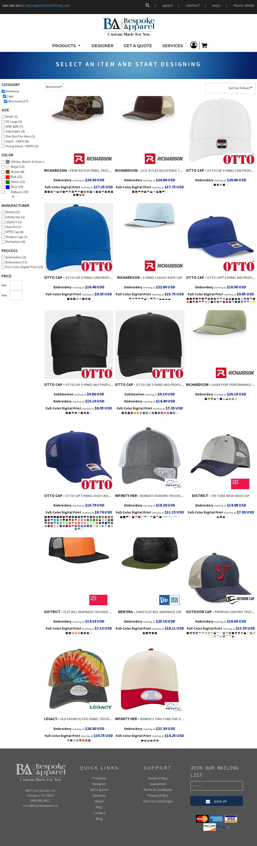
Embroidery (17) (16, 262)
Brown (15, 172)
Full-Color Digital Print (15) (24, 267)
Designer (99, 784)
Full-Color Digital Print (62, 187)
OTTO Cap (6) (15, 232)
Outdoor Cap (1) (16, 237)
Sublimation (63, 394)
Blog (99, 818)
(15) (17, 187)
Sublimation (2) (16, 257)
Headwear (12, 91)
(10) (19, 192)
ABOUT (167, 6)
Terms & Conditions (157, 789)
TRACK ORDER (243, 6)
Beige (14, 167)
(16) (30, 162)
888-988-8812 (40, 801)
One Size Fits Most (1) (20, 136)
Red (13, 177)
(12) (18, 167)
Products (99, 778)
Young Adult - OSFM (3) (22, 146)
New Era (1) (13, 227)
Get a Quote (99, 789)
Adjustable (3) (15, 131)
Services (99, 795)
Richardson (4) (15, 242)
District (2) (13, 212)
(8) (17, 172)
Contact (99, 813)
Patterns (16, 192)
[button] (67, 45)
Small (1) (12, 117)
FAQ (99, 807)
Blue (14, 187)
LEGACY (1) (14, 222)
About (99, 801)
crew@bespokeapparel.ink (47, 6)
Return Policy (158, 778)
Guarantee (158, 784)
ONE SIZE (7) (14, 127)
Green (15, 182)
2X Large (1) (14, 122)
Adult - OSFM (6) (17, 141)
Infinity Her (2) (15, 217)
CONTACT (192, 6)
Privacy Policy (158, 795)
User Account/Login (158, 801)
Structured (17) (18, 101)
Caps (10, 96)
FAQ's (216, 6)
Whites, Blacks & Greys (26, 162)
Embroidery (62, 180)
